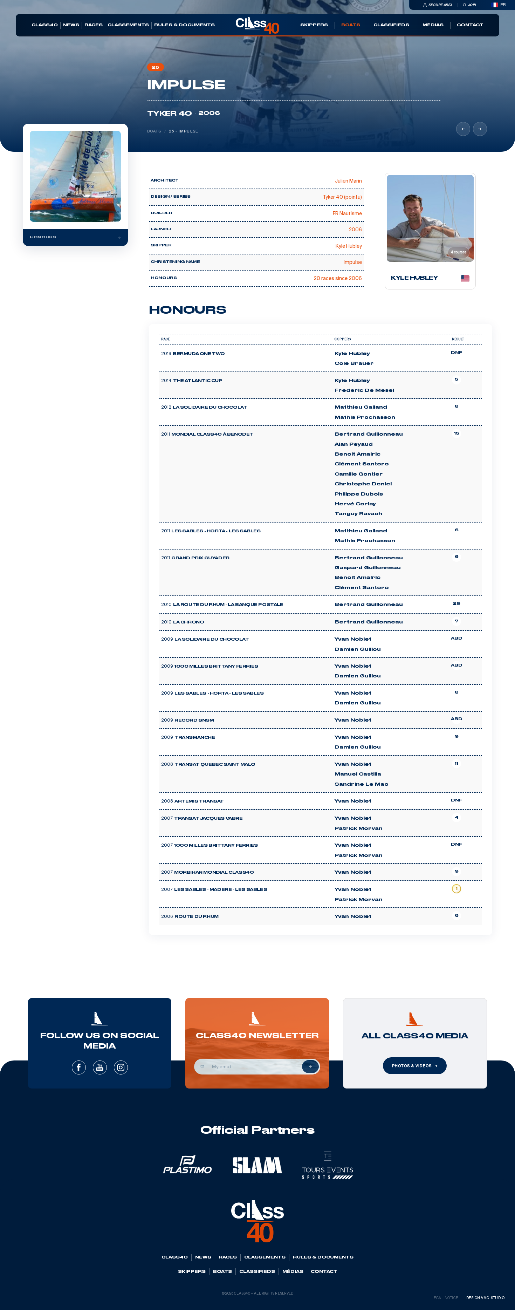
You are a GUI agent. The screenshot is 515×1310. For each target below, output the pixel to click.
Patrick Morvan (359, 828)
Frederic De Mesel (364, 390)
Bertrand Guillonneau (369, 434)
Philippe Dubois (359, 494)
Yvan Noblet (353, 639)
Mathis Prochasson (365, 417)
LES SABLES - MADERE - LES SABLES (220, 890)
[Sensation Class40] (480, 129)
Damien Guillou (358, 649)
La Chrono (188, 622)
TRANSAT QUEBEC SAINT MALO (214, 764)
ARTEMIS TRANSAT (199, 801)
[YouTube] (100, 1067)
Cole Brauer (354, 363)
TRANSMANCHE (194, 737)
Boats (154, 131)
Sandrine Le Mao (362, 784)
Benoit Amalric (357, 454)
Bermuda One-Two (199, 354)
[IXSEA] (463, 129)
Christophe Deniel (363, 484)
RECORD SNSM (194, 720)
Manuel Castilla (358, 774)
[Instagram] (121, 1067)
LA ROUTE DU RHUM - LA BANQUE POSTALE (228, 605)
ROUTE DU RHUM (196, 917)
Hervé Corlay (355, 504)
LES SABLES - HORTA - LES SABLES (216, 531)
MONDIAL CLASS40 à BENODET (212, 434)
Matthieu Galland (361, 407)
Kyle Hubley (352, 354)
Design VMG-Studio (485, 1298)
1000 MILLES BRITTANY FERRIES (216, 666)
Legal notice (445, 1298)
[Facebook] (79, 1067)
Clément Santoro (362, 464)
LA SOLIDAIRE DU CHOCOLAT (210, 407)
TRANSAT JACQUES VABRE (208, 818)
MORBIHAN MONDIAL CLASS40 (214, 872)
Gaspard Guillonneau (368, 568)
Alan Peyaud (354, 444)
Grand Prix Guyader (200, 558)
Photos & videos (411, 1066)
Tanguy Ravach (358, 514)
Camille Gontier (359, 474)
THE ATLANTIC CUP (197, 381)
